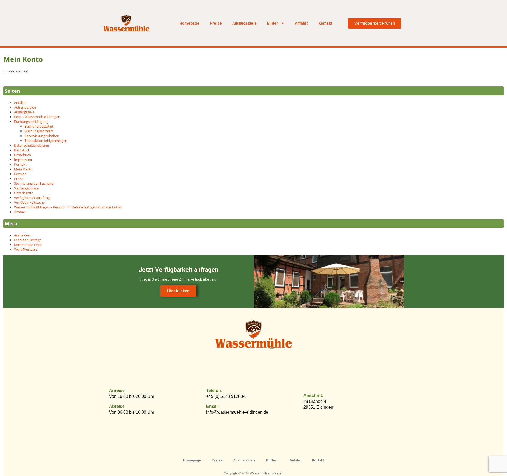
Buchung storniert (39, 131)
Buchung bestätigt (39, 126)
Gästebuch (22, 154)
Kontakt (325, 23)
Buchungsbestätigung (31, 121)
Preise (216, 23)
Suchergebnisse (26, 188)
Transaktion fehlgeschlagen (46, 140)
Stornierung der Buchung (34, 183)
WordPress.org (25, 249)
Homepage (189, 23)
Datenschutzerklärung (31, 145)
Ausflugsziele (244, 23)
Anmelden (22, 235)
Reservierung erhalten (42, 135)
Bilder (272, 23)
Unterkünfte (23, 192)
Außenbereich (25, 107)
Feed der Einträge (27, 239)
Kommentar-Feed (28, 244)
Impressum (23, 159)
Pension (20, 173)
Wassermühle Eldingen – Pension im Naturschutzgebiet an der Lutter (68, 207)
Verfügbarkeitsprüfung (32, 197)
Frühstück (22, 150)
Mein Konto (23, 169)
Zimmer (20, 211)
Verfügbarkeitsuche (29, 202)
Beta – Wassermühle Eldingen (37, 116)
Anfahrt (301, 23)
